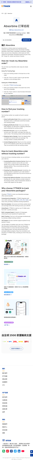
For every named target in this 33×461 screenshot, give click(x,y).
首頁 (2, 13)
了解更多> (27, 2)
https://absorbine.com (17, 30)
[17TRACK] (5, 6)
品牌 (5, 13)
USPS (18, 200)
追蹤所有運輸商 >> (16, 348)
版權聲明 (4, 382)
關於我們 (4, 373)
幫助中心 (4, 427)
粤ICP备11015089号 (17, 459)
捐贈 (3, 433)
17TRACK (9, 194)
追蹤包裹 (4, 409)
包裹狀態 (4, 400)
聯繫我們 (4, 424)
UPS (21, 200)
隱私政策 (4, 379)
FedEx (27, 200)
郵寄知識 (4, 406)
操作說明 (4, 397)
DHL (24, 200)
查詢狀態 (4, 403)
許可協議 (4, 376)
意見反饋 (4, 430)
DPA (3, 385)
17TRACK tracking (13, 85)
